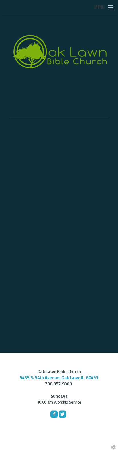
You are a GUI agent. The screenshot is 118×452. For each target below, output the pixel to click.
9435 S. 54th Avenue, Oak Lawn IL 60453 (58, 377)
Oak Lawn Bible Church (59, 371)
